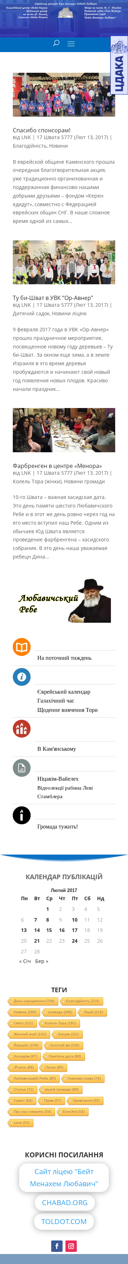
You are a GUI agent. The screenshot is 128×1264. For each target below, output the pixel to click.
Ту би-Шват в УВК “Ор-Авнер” (53, 298)
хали (22, 1123)
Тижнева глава (84, 1078)
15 (49, 930)
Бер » (41, 961)
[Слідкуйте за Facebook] (57, 1246)
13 (24, 930)
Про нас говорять (32, 1111)
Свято (23, 1023)
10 (75, 919)
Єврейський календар (63, 692)
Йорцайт (26, 1045)
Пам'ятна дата (65, 1056)
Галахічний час (55, 701)
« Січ (25, 961)
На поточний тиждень (64, 658)
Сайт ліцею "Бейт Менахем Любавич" (64, 1177)
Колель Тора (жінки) (37, 481)
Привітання (86, 1100)
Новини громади (84, 481)
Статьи (23, 1089)
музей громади (62, 1089)
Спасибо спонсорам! (41, 130)
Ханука (68, 1034)
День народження (34, 1001)
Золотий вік (64, 1045)
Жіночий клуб (30, 1034)
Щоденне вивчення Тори (67, 710)
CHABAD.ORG (65, 1202)
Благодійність (30, 145)
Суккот (23, 1100)
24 (75, 940)
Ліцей (93, 1012)
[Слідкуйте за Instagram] (71, 1246)
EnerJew (74, 1111)
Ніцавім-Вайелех (58, 779)
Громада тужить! (57, 827)
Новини (58, 145)
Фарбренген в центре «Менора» (57, 466)
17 (75, 930)
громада (60, 1012)
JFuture (24, 1067)
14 (37, 930)
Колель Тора (60, 1023)
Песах (54, 1067)
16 (62, 930)
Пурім (52, 1100)
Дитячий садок (31, 313)
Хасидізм (25, 1056)
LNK (26, 137)
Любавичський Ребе (35, 1078)
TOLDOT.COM (64, 1221)
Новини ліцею (69, 313)
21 (37, 940)
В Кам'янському (56, 749)
